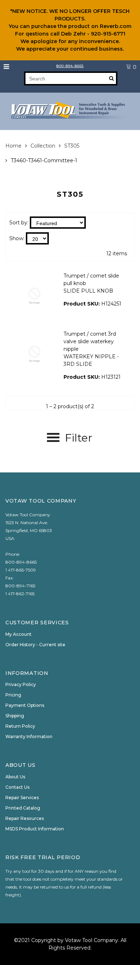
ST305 (71, 146)
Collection (43, 146)
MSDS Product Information (34, 828)
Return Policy (20, 726)
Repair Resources (24, 818)
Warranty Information (28, 736)
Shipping (14, 715)
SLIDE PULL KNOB (88, 291)
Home (13, 146)
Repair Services (22, 797)
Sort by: (18, 222)
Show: (16, 238)
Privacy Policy (20, 684)
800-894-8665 (70, 66)
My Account (18, 634)
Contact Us (17, 787)
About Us (15, 776)
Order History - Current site (35, 644)
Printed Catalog (22, 808)
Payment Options (24, 705)
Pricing (13, 695)
